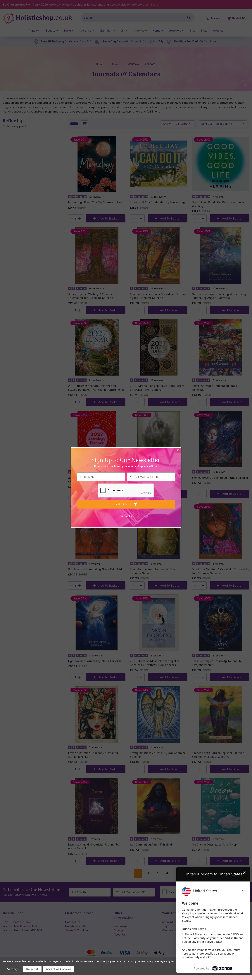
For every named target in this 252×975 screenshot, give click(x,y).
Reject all (32, 969)
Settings (13, 969)
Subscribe (124, 504)
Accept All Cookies (58, 969)
